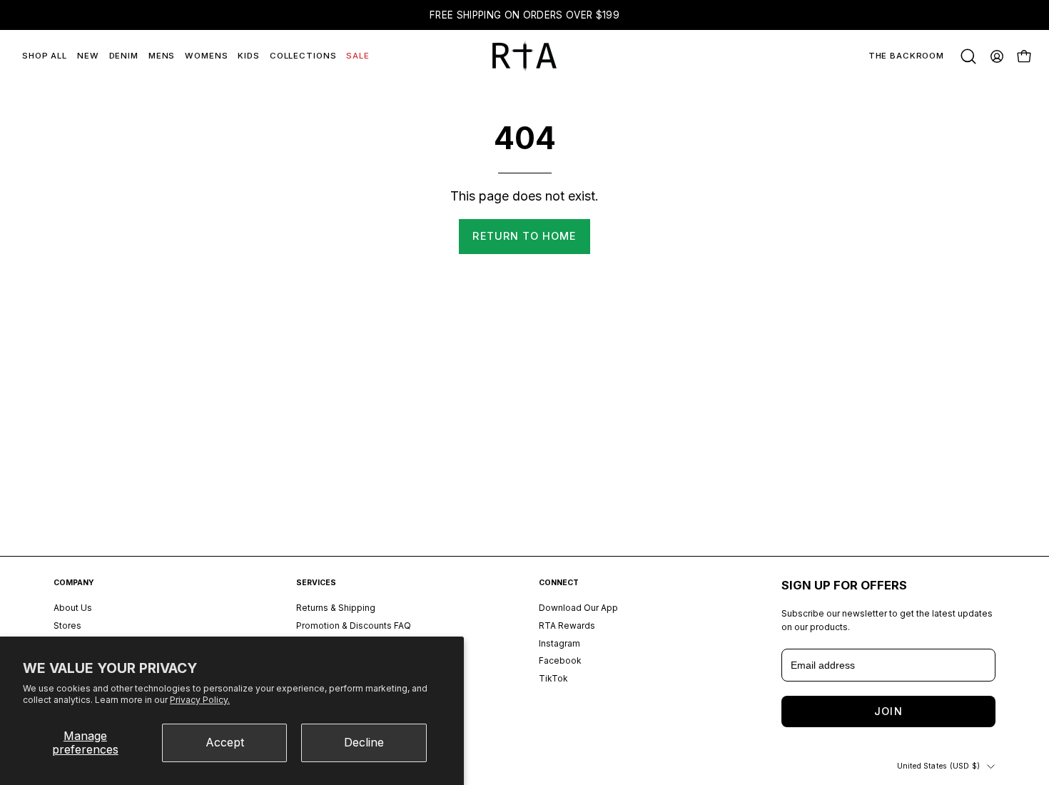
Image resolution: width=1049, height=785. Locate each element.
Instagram (559, 643)
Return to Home (524, 236)
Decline (364, 742)
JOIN (888, 711)
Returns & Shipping (335, 607)
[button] (968, 56)
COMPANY (74, 582)
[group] (524, 15)
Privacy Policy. (200, 699)
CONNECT (559, 582)
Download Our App (578, 607)
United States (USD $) (938, 766)
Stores (67, 625)
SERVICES (316, 582)
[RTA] (524, 56)
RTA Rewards (567, 625)
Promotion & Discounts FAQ (353, 625)
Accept (225, 742)
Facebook (560, 661)
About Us (73, 607)
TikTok (553, 678)
